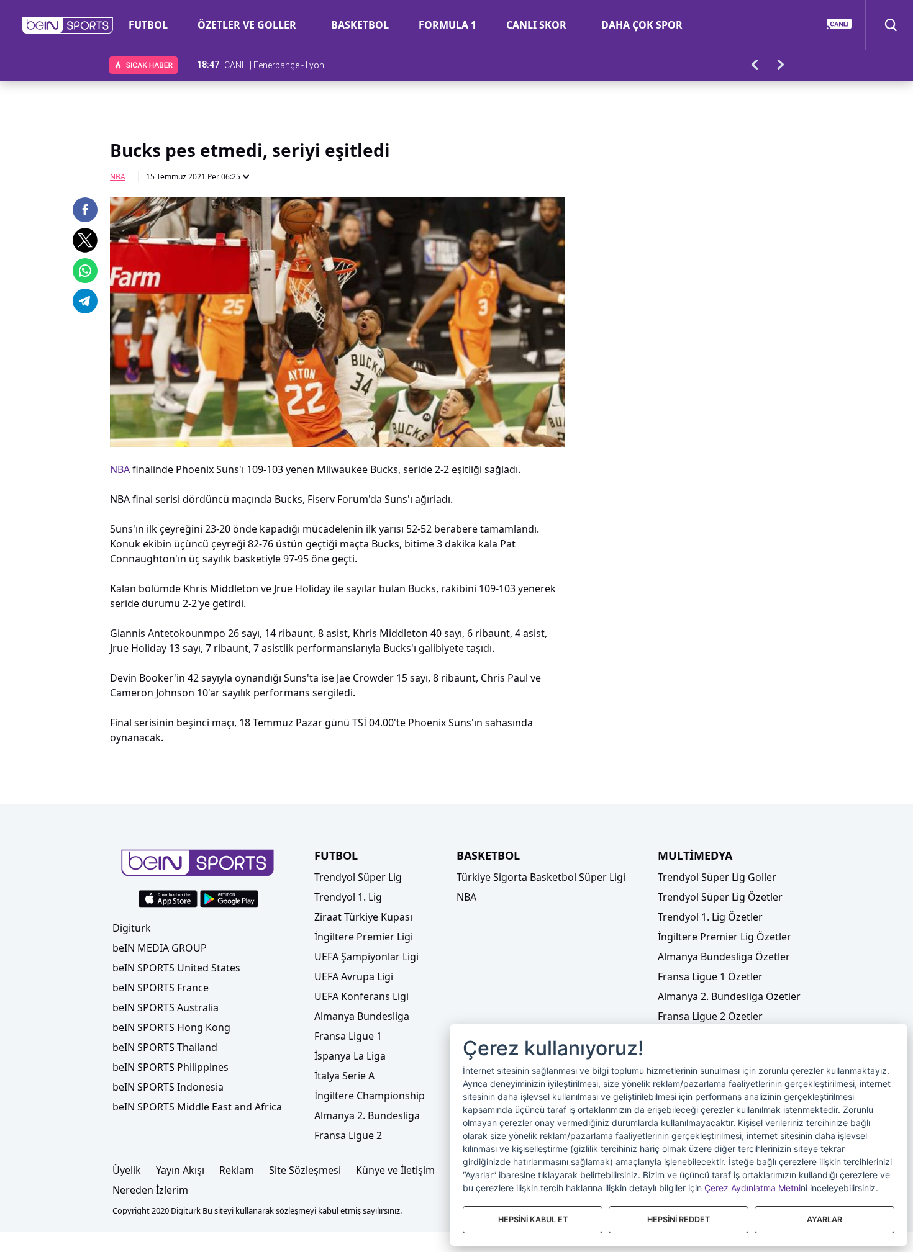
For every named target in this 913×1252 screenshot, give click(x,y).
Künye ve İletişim (395, 1170)
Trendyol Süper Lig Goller (717, 877)
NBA (117, 176)
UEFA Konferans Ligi (361, 996)
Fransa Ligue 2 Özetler (710, 1016)
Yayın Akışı (180, 1170)
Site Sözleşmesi (305, 1170)
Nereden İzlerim (150, 1190)
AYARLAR (824, 1219)
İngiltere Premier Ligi (363, 937)
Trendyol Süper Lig (358, 877)
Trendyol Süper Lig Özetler (720, 897)
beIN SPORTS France (160, 987)
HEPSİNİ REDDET (678, 1219)
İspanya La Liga (350, 1056)
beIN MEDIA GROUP (159, 948)
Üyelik (126, 1170)
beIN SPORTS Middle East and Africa (197, 1107)
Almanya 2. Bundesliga (367, 1115)
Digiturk (131, 928)
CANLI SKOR (536, 25)
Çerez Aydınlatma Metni (752, 1187)
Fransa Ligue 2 (348, 1135)
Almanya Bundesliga (361, 1016)
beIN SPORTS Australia (165, 1007)
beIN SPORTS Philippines (170, 1067)
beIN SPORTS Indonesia (168, 1087)
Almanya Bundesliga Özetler (724, 956)
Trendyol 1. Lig (348, 897)
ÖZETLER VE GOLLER (247, 25)
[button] (68, 25)
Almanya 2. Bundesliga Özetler (729, 996)
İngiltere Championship (369, 1095)
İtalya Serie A (344, 1076)
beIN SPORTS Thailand (164, 1047)
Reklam (236, 1170)
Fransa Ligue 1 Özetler (710, 976)
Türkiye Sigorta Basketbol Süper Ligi (541, 877)
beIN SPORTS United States (176, 968)
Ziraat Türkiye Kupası (363, 917)
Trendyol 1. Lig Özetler (710, 917)
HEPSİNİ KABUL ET (533, 1219)
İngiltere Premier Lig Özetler (724, 937)
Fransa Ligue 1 (348, 1036)
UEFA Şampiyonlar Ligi (366, 956)
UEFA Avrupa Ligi (353, 976)
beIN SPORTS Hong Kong (171, 1027)
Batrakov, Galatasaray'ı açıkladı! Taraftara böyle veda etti (333, 65)
